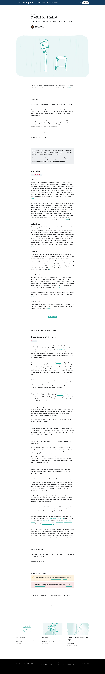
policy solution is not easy (57, 518)
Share (72, 26)
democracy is (46, 520)
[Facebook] (58, 662)
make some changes (48, 524)
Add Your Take (52, 316)
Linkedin (65, 579)
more (32, 198)
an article (71, 386)
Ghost (49, 595)
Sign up (42, 664)
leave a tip (69, 586)
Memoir (56, 2)
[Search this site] (75, 3)
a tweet (58, 363)
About (38, 2)
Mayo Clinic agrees (41, 479)
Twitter (53, 579)
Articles (43, 2)
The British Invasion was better (63, 350)
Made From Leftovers (60, 664)
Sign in (79, 2)
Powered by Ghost (85, 663)
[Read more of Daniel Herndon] (32, 27)
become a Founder (40, 586)
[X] (56, 662)
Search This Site (69, 664)
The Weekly (49, 2)
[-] (73, 664)
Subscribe (85, 2)
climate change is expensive (64, 522)
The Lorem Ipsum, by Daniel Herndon (22, 663)
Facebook (58, 579)
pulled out (60, 395)
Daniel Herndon (39, 26)
